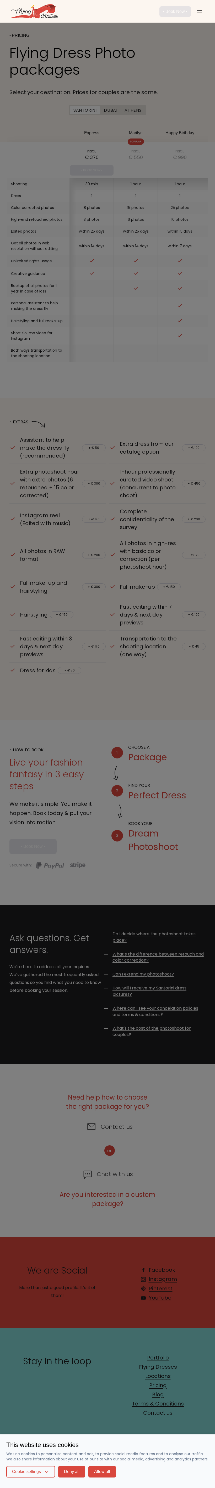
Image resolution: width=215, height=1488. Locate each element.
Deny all (71, 1471)
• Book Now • (175, 11)
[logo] (39, 11)
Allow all (102, 1471)
